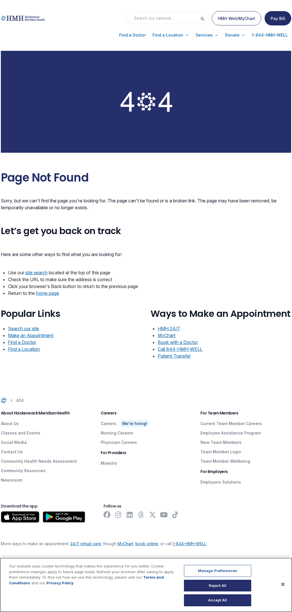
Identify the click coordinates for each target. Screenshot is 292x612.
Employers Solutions (220, 482)
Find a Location (24, 349)
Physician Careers (119, 442)
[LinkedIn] (129, 514)
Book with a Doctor (178, 342)
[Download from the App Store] (20, 517)
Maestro (109, 463)
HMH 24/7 (169, 328)
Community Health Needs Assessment (39, 461)
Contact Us (12, 451)
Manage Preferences (217, 570)
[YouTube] (164, 514)
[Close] (283, 584)
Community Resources (23, 470)
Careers (108, 423)
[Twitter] (152, 514)
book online (146, 543)
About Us (10, 423)
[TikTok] (175, 514)
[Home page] (4, 400)
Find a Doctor (22, 342)
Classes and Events (20, 432)
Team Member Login (220, 451)
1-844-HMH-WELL (189, 543)
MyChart (166, 335)
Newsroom (11, 480)
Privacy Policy (60, 583)
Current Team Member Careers (231, 423)
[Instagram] (118, 514)
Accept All (217, 600)
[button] (132, 35)
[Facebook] (107, 514)
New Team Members (221, 442)
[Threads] (141, 514)
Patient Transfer (174, 356)
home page (47, 293)
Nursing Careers (117, 432)
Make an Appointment (30, 335)
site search (36, 272)
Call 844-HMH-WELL (180, 349)
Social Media (14, 442)
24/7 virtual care (85, 543)
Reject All (217, 585)
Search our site (23, 328)
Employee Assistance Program (230, 432)
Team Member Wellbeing (225, 461)
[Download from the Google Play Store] (64, 517)
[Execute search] (204, 18)
